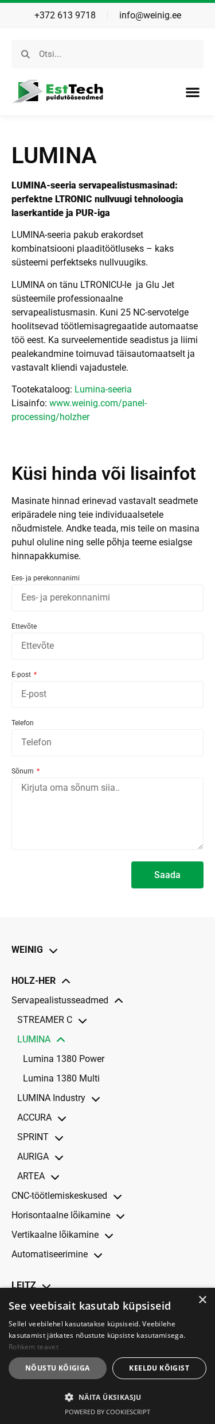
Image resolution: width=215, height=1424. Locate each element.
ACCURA (34, 1117)
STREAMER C (44, 1019)
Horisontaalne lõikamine (60, 1215)
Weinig (27, 949)
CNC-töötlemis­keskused (59, 1195)
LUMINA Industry (51, 1097)
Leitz (23, 1285)
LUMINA (33, 1039)
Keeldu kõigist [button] (159, 1368)
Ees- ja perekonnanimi (45, 578)
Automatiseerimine (49, 1254)
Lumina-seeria (103, 389)
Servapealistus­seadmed (59, 1000)
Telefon (22, 723)
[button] (192, 91)
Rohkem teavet (33, 1347)
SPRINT (33, 1136)
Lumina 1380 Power (63, 1058)
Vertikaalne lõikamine (55, 1234)
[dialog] (107, 1356)
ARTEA (31, 1176)
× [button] (202, 1300)
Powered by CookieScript (107, 1411)
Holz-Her (33, 980)
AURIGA (33, 1156)
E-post (22, 675)
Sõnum (23, 771)
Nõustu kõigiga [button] (57, 1368)
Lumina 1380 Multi (61, 1078)
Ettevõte (24, 626)
